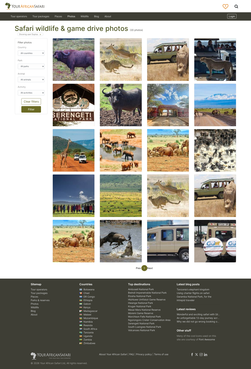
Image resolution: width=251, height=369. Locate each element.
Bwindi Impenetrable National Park (147, 292)
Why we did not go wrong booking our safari (201, 321)
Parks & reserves (40, 300)
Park (20, 60)
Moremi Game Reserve (140, 313)
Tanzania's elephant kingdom (193, 289)
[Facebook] (192, 354)
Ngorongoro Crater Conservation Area (149, 320)
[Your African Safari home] (60, 356)
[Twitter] (196, 354)
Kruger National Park (139, 306)
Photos (71, 16)
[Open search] (236, 6)
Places (34, 296)
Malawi (87, 314)
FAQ (132, 354)
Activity (22, 86)
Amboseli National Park (141, 289)
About (107, 16)
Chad (86, 293)
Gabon (87, 303)
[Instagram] (201, 354)
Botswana (88, 289)
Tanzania (88, 332)
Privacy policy (144, 354)
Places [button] (58, 16)
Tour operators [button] (19, 16)
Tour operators (39, 289)
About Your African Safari (113, 354)
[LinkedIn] (205, 354)
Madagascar (90, 310)
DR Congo (89, 296)
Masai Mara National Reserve (144, 309)
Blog (96, 16)
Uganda (87, 336)
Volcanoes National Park (141, 330)
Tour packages (39, 293)
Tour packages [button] (40, 16)
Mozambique (90, 318)
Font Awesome (207, 339)
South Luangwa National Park (144, 326)
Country (22, 47)
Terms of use (161, 354)
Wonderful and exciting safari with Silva (199, 314)
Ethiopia (87, 300)
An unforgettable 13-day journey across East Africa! (205, 317)
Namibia (88, 321)
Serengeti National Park (141, 323)
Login (232, 16)
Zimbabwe (89, 343)
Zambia (87, 339)
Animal (21, 73)
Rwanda (88, 325)
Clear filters (31, 101)
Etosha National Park (139, 296)
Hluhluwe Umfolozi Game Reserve (146, 299)
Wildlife (85, 16)
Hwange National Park (140, 302)
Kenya (86, 307)
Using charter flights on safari (193, 293)
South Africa (90, 328)
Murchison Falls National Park (144, 316)
